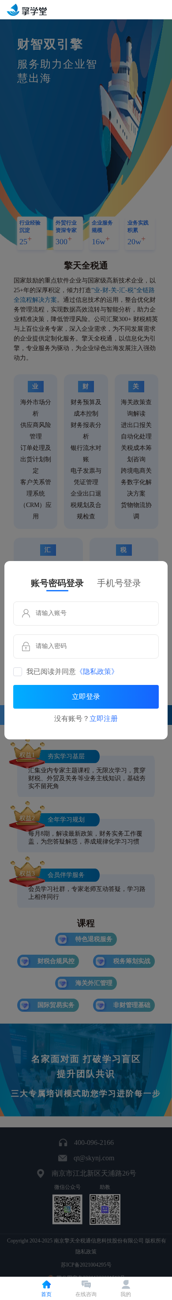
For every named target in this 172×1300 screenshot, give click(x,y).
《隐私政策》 (97, 672)
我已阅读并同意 (72, 672)
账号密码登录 (57, 583)
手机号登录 (119, 583)
